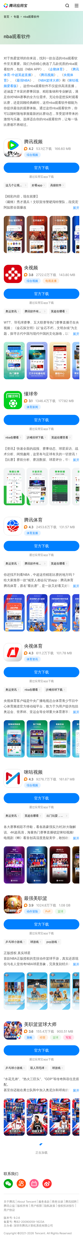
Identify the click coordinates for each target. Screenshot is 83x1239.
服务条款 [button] (44, 1201)
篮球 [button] (60, 911)
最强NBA (23, 80)
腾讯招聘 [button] (71, 1201)
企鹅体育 (56, 69)
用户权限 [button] (36, 1205)
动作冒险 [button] (32, 911)
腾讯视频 (47, 75)
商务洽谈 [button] (57, 1201)
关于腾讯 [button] (9, 1201)
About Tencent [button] (26, 1201)
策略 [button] (29, 1037)
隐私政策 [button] (49, 1205)
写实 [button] (68, 1037)
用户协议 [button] (9, 1210)
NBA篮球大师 (49, 80)
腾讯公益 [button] (9, 1205)
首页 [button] (6, 16)
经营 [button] (42, 1037)
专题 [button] (16, 16)
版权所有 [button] (22, 1205)
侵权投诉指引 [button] (66, 1205)
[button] (15, 5)
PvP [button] (47, 911)
